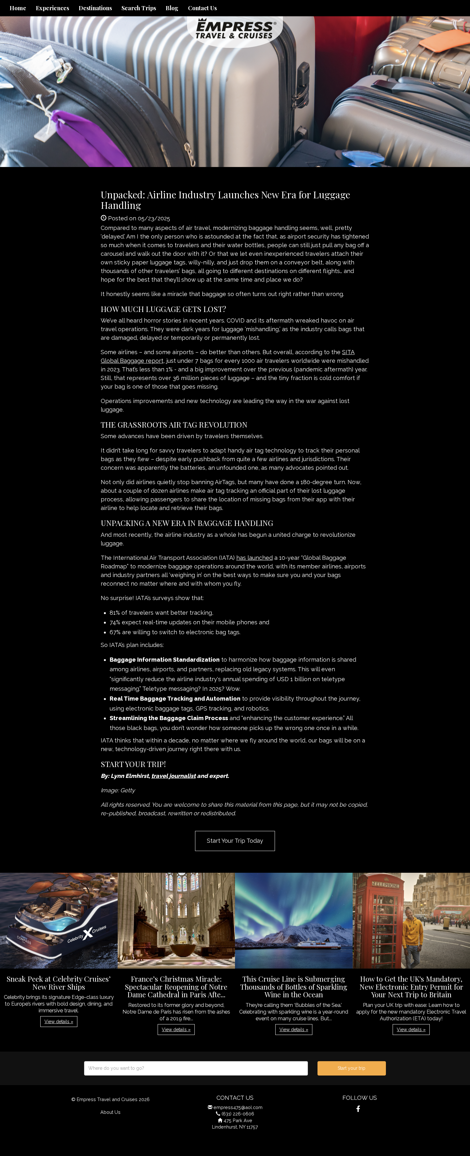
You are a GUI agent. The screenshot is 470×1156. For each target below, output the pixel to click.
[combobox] (196, 1068)
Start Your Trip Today (235, 840)
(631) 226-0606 (238, 1113)
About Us (110, 1112)
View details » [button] (58, 1021)
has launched (254, 557)
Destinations (95, 8)
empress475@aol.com (238, 1107)
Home (18, 8)
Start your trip (351, 1068)
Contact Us (202, 8)
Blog (172, 8)
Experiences (52, 8)
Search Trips (138, 8)
